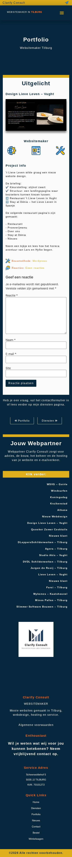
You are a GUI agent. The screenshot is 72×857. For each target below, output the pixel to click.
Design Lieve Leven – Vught (47, 523)
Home (36, 802)
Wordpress (40, 260)
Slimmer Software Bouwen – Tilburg (42, 606)
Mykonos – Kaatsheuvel (50, 593)
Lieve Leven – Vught (53, 574)
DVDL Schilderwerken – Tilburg (45, 561)
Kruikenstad (59, 503)
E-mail (11, 353)
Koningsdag (58, 497)
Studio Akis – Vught (53, 555)
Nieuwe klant (58, 535)
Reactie (12, 295)
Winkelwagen (36, 838)
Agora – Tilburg (56, 548)
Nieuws (36, 820)
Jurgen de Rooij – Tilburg (49, 568)
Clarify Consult (14, 2)
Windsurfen (59, 490)
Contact (36, 826)
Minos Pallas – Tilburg (51, 600)
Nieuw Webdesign (55, 516)
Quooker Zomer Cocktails (49, 529)
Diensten (36, 808)
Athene (62, 510)
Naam (11, 339)
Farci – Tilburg (57, 587)
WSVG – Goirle (57, 484)
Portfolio (36, 814)
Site (8, 368)
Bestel (36, 832)
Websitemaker (36, 703)
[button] (62, 12)
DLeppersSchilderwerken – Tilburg (42, 542)
